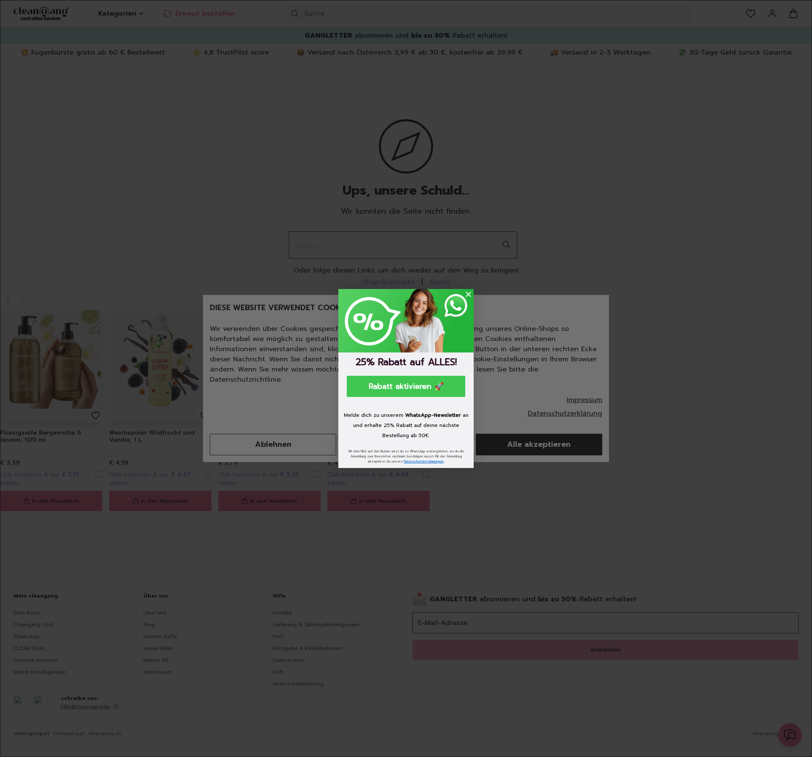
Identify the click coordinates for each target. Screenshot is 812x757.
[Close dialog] (468, 294)
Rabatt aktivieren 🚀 (406, 386)
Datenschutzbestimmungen (424, 461)
